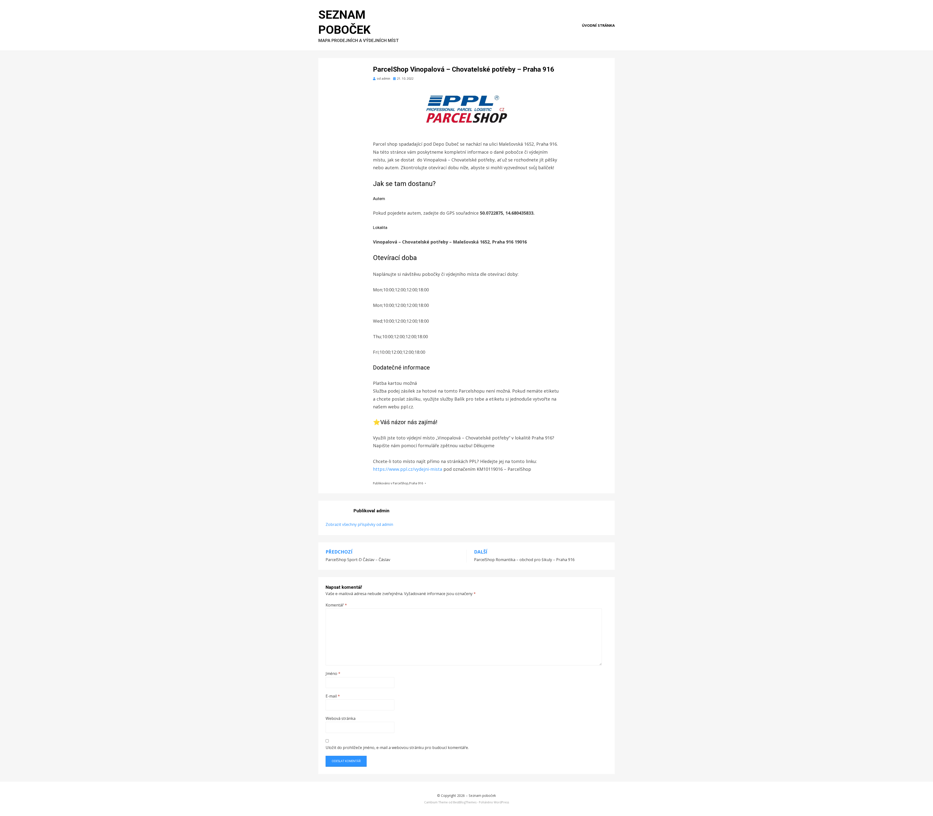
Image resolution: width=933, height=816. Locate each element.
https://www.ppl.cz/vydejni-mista (408, 469)
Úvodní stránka (598, 25)
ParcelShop (400, 483)
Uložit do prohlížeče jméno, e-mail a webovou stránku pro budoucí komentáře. (397, 747)
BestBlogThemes (464, 802)
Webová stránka (340, 718)
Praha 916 (416, 483)
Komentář (336, 605)
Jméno (333, 673)
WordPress (501, 802)
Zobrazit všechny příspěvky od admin (359, 524)
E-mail (333, 696)
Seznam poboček (482, 795)
